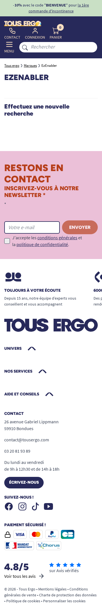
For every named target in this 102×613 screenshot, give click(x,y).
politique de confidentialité (42, 244)
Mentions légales (52, 589)
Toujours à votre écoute (32, 290)
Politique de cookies (23, 600)
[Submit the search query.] (25, 47)
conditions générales (57, 237)
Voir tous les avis (20, 576)
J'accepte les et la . (47, 241)
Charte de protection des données (68, 594)
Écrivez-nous (24, 482)
